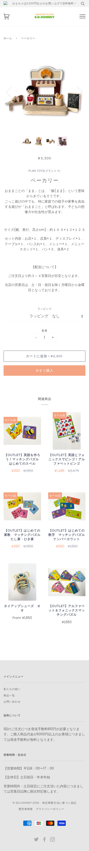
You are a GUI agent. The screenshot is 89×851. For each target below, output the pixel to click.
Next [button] (76, 91)
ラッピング (44, 309)
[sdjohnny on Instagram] (52, 840)
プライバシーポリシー (50, 809)
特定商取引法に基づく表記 (59, 803)
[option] (44, 92)
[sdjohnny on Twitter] (36, 840)
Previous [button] (12, 91)
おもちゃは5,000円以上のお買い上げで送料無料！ (44, 3)
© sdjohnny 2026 (26, 803)
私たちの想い (12, 689)
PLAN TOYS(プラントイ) (44, 171)
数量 (44, 330)
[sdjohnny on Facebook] (44, 840)
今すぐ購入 (44, 370)
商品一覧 (9, 695)
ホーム (8, 38)
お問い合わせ (12, 701)
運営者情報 (26, 809)
